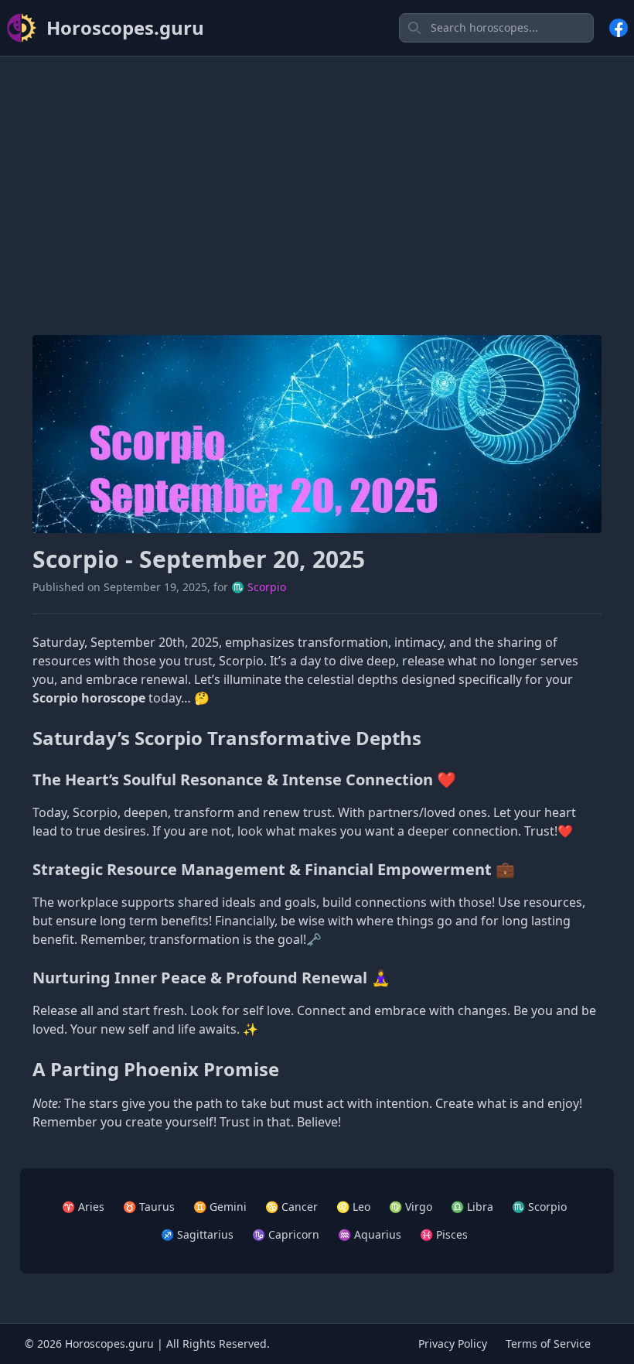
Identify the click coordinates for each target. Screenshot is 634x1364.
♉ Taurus (149, 1206)
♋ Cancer (291, 1206)
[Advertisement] (317, 177)
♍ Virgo (410, 1206)
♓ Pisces (444, 1234)
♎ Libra (472, 1206)
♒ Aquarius (369, 1234)
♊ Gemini (220, 1206)
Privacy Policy (452, 1343)
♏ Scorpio (258, 586)
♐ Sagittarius (197, 1234)
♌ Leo (353, 1206)
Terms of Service (548, 1343)
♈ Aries (83, 1206)
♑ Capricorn (285, 1234)
